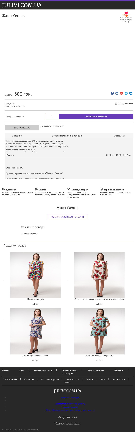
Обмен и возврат (69, 370)
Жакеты (17, 106)
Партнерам (67, 373)
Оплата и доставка (43, 370)
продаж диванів (70, 407)
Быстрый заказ (22, 127)
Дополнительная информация (67, 135)
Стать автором (72, 379)
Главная (5, 370)
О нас (21, 370)
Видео (90, 379)
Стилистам (29, 379)
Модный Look (118, 379)
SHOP (67, 382)
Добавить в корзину (96, 116)
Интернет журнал (67, 423)
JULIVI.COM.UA (22, 5)
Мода (102, 379)
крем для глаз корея (70, 397)
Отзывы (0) (119, 135)
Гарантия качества (96, 370)
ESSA (23, 106)
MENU (47, 5)
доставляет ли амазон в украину (70, 403)
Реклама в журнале (50, 379)
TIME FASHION (10, 379)
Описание (17, 135)
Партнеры (118, 370)
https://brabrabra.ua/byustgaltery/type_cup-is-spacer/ (70, 410)
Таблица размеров (125, 104)
